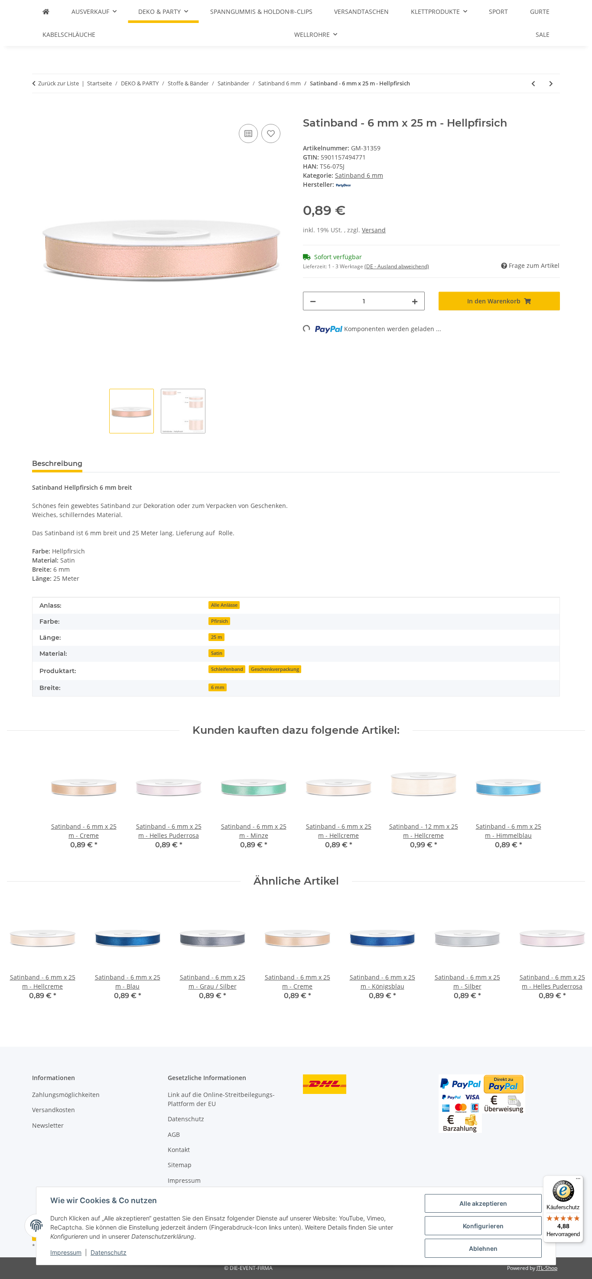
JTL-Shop (547, 1268)
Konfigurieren (483, 1226)
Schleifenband (227, 669)
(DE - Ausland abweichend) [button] (396, 266)
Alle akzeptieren (483, 1203)
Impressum (65, 1252)
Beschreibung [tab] (57, 463)
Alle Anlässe (224, 605)
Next (571, 957)
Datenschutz (109, 1252)
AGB (174, 1134)
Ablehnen (483, 1248)
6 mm (217, 687)
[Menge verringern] (312, 301)
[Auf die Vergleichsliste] (248, 133)
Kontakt (179, 1150)
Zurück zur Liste (58, 83)
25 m (216, 637)
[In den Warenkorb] (39, 112)
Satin (216, 653)
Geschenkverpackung (275, 669)
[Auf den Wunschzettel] (270, 133)
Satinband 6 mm (359, 175)
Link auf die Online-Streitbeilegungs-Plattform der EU (221, 1099)
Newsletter (48, 1125)
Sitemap (180, 1165)
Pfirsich (219, 621)
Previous (21, 957)
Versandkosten (53, 1110)
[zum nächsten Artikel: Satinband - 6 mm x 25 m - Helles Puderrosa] (551, 83)
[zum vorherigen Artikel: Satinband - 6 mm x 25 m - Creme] (533, 83)
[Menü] (578, 1180)
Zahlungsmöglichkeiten (66, 1094)
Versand (374, 230)
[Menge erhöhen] (414, 301)
